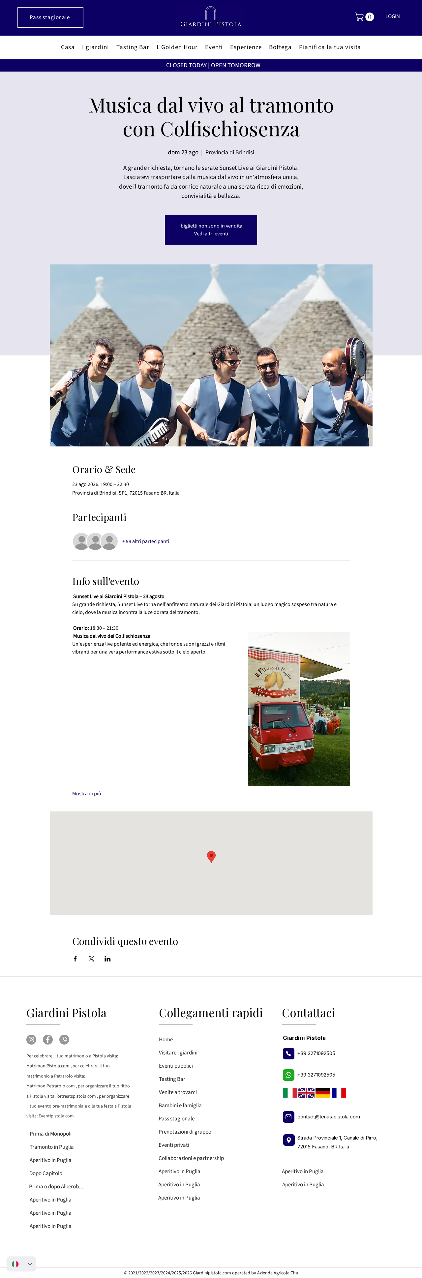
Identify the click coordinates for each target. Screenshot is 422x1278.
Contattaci (308, 1012)
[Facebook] (48, 1040)
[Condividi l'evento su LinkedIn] (108, 958)
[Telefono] (288, 1053)
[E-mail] (288, 1117)
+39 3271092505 (316, 1053)
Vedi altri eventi (211, 233)
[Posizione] (289, 1140)
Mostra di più (86, 793)
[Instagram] (31, 1040)
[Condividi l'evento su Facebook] (75, 958)
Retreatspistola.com (76, 1096)
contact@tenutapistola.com (328, 1116)
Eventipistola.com (56, 1116)
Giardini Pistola (66, 1012)
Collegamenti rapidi (211, 1012)
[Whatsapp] (64, 1040)
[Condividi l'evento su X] (91, 958)
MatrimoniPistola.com (48, 1066)
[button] (365, 17)
